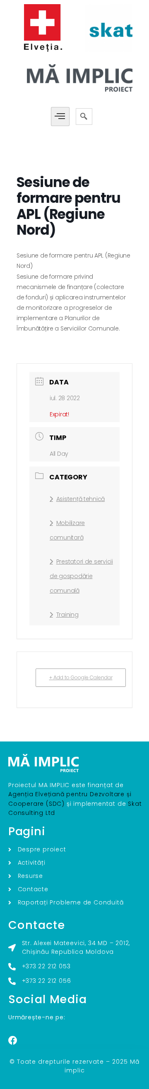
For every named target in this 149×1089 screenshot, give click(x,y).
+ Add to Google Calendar (81, 677)
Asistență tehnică (80, 499)
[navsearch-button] (84, 116)
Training (67, 614)
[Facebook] (12, 1040)
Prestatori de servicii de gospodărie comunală (81, 576)
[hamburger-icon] (60, 116)
